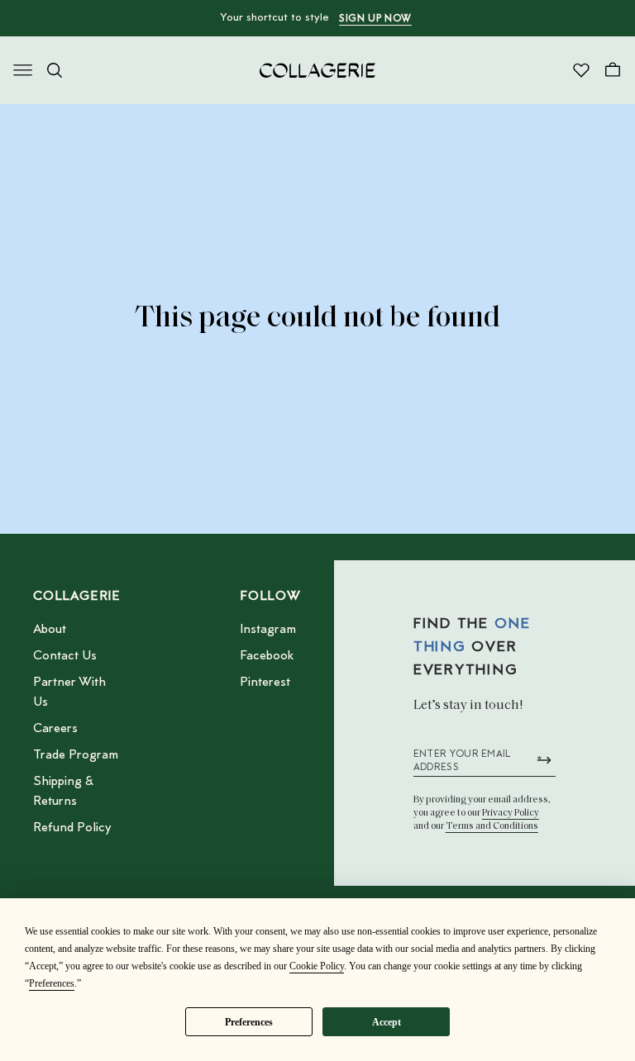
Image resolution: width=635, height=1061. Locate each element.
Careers (55, 728)
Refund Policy (72, 828)
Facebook (267, 656)
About (49, 629)
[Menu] (22, 70)
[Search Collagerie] (54, 70)
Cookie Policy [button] (316, 966)
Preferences (249, 1022)
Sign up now (375, 19)
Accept (386, 1022)
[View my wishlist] (581, 70)
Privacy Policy (510, 813)
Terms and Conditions (492, 826)
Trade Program (75, 755)
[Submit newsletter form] (544, 760)
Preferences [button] (51, 983)
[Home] (317, 70)
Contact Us (65, 656)
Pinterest (265, 682)
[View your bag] (613, 70)
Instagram (268, 629)
